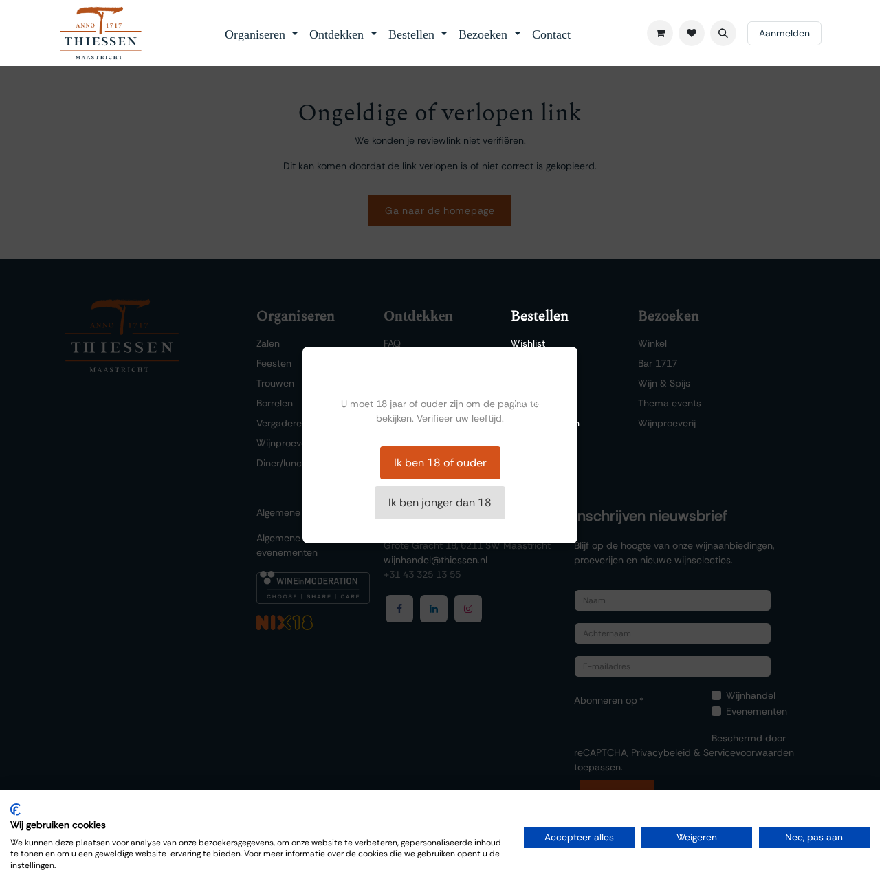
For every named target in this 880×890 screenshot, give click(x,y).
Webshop (532, 363)
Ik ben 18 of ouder (440, 462)
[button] (723, 33)
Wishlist (528, 343)
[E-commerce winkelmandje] (660, 33)
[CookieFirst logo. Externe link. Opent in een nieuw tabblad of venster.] (15, 809)
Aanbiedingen (541, 403)
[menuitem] (262, 33)
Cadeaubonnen (545, 423)
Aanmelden (784, 33)
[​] (692, 33)
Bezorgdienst (539, 383)
